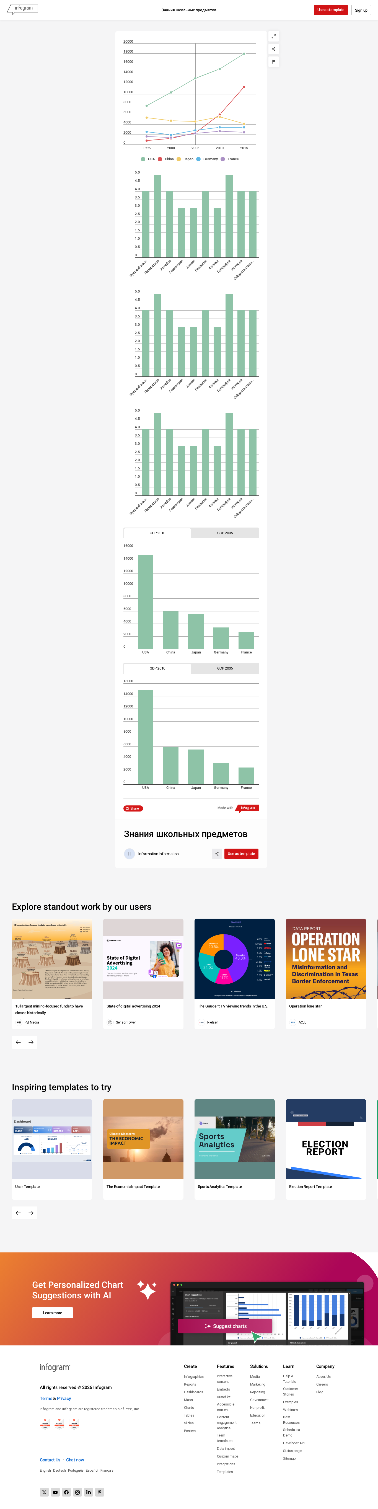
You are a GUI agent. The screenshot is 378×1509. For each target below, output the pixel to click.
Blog (319, 1392)
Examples (290, 1402)
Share (134, 808)
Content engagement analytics (226, 1422)
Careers (322, 1384)
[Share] (273, 49)
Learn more (52, 1313)
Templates (225, 1472)
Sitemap (289, 1458)
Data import (226, 1448)
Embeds (223, 1389)
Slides (188, 1423)
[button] (149, 159)
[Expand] (273, 36)
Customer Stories (290, 1391)
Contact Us (50, 1460)
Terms (46, 1398)
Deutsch (59, 1470)
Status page (292, 1451)
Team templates (224, 1438)
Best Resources (291, 1420)
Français (106, 1470)
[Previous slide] (18, 1042)
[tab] (157, 533)
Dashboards (193, 1392)
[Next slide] (31, 1042)
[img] (145, 224)
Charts (189, 1407)
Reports (190, 1384)
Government (259, 1400)
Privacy (64, 1398)
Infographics (193, 1376)
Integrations (226, 1464)
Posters (190, 1431)
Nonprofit (257, 1407)
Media (255, 1376)
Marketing (257, 1384)
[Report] (273, 61)
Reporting (257, 1392)
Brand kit (223, 1397)
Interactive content (224, 1379)
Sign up (361, 10)
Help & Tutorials (289, 1379)
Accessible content (225, 1407)
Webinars (290, 1410)
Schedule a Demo (291, 1432)
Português (76, 1470)
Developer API (293, 1443)
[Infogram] (22, 10)
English (45, 1470)
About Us (323, 1376)
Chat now (75, 1460)
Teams (255, 1423)
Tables (189, 1415)
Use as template (331, 9)
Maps (188, 1400)
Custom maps (228, 1456)
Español (92, 1470)
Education (257, 1415)
